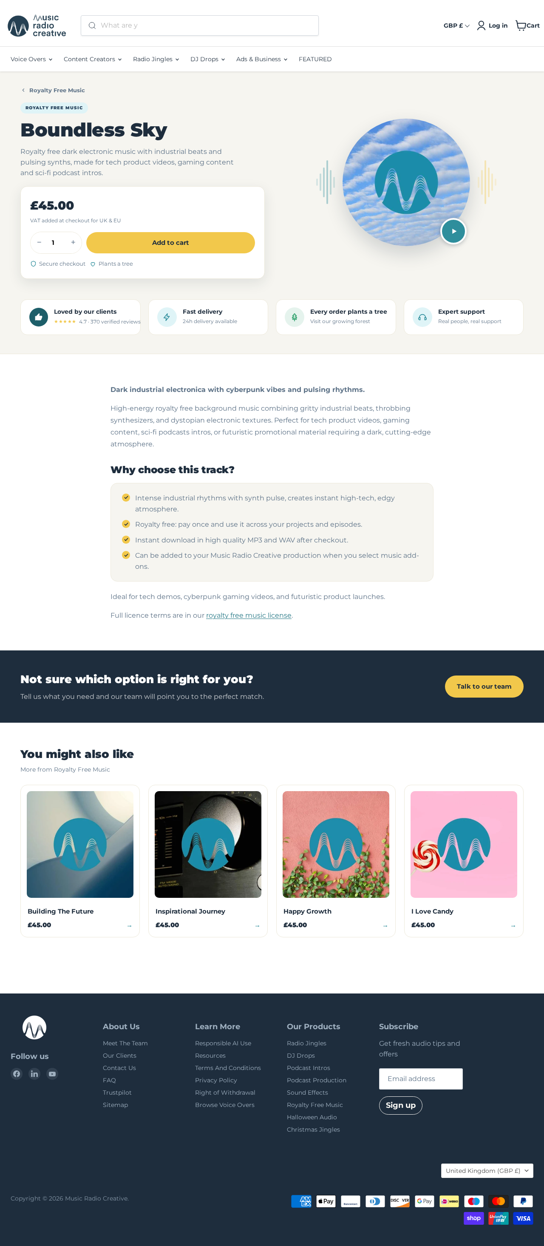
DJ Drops (205, 59)
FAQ (109, 1080)
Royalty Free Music (57, 90)
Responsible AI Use (223, 1043)
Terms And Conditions (228, 1068)
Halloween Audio (312, 1117)
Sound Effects (307, 1092)
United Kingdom (483, 1171)
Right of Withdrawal (225, 1092)
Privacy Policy (216, 1080)
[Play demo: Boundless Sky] (453, 231)
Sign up (401, 1105)
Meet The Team (125, 1043)
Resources (210, 1055)
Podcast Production (316, 1080)
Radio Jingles (153, 59)
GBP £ (453, 25)
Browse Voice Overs (225, 1105)
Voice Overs (29, 59)
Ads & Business (259, 59)
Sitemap (115, 1105)
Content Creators (90, 59)
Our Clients (119, 1055)
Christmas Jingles (313, 1129)
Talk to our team (484, 686)
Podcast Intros (308, 1068)
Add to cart (170, 242)
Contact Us (119, 1068)
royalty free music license (249, 615)
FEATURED (315, 59)
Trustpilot (117, 1092)
